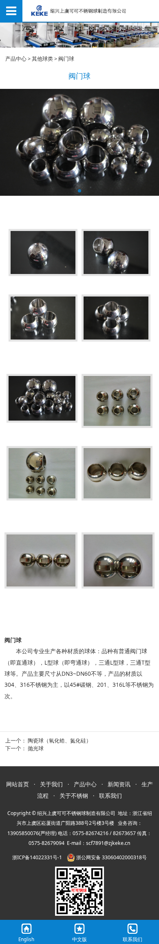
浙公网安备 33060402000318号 (111, 857)
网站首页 (17, 784)
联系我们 (110, 795)
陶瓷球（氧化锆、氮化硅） (59, 740)
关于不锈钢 (74, 795)
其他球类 (42, 58)
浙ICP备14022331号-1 (37, 857)
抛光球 (36, 748)
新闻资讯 (119, 784)
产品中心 (15, 58)
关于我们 (51, 784)
